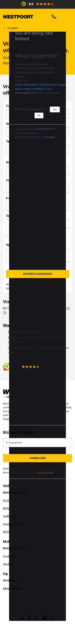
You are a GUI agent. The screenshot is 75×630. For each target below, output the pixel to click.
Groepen (12, 28)
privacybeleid (45, 472)
